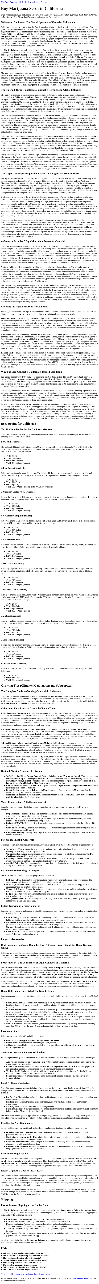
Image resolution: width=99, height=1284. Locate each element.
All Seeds (22, 2)
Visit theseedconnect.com (82, 1278)
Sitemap (44, 2)
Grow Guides (33, 2)
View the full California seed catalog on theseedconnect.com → (27, 1274)
